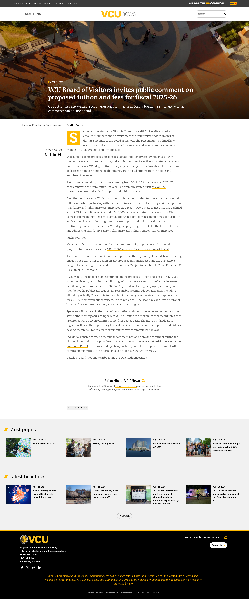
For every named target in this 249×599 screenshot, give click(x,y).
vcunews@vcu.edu (30, 561)
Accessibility (112, 593)
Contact (90, 593)
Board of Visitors (77, 408)
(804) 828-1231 (28, 558)
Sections (32, 14)
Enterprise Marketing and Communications (43, 551)
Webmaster (126, 593)
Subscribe (217, 545)
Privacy (99, 593)
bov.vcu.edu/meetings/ (133, 357)
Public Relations (28, 554)
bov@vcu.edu (160, 281)
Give (232, 3)
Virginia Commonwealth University (46, 3)
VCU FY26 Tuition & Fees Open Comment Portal (138, 249)
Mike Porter (76, 125)
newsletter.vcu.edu (126, 386)
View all (124, 516)
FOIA (136, 593)
